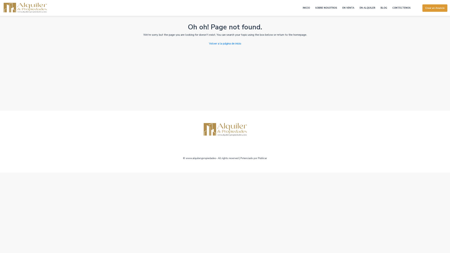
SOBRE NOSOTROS (326, 7)
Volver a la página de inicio (225, 44)
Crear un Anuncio (435, 8)
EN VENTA (348, 7)
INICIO (306, 7)
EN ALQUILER (367, 7)
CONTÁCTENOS (401, 7)
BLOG (384, 7)
